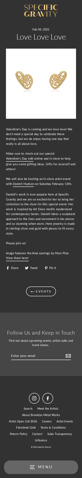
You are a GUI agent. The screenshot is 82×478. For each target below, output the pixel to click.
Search (28, 408)
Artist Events (65, 421)
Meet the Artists (47, 408)
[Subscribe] (67, 355)
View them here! (17, 258)
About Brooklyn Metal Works (41, 415)
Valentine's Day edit (19, 158)
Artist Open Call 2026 (23, 421)
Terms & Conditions (53, 427)
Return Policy (18, 434)
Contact (37, 434)
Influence (41, 440)
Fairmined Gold (26, 427)
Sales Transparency (59, 434)
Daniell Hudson (23, 184)
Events (42, 291)
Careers (47, 421)
